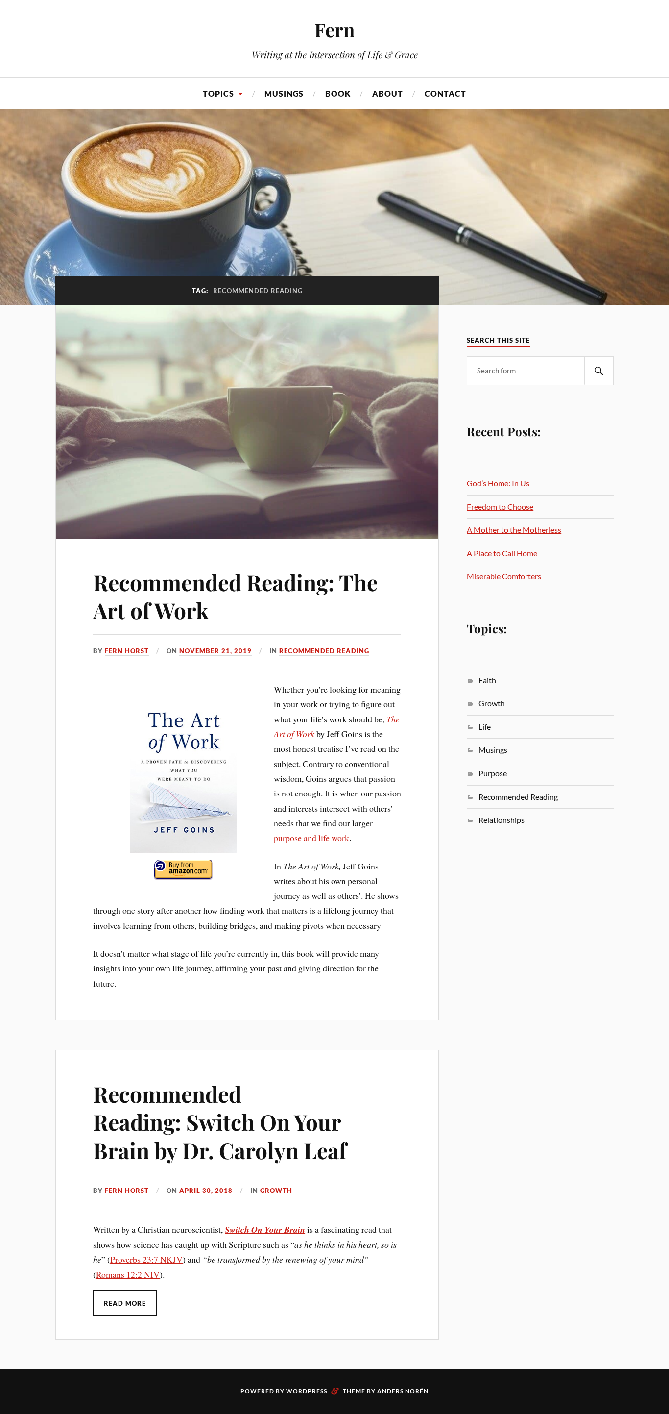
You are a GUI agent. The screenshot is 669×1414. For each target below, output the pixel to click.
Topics (218, 93)
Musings (284, 93)
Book (338, 93)
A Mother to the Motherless (514, 529)
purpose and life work (311, 837)
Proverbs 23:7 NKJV (146, 1259)
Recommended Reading (324, 651)
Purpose (492, 773)
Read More (125, 1303)
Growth (276, 1190)
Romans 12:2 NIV (128, 1274)
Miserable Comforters (504, 576)
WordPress (306, 1391)
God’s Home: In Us (498, 483)
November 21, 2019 (215, 651)
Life (484, 726)
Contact (445, 93)
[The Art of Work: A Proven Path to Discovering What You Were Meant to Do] (183, 785)
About (387, 93)
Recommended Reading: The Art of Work (235, 596)
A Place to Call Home (502, 553)
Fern (334, 29)
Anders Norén (403, 1391)
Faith (487, 680)
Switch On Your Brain (265, 1229)
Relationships (501, 819)
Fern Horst (127, 651)
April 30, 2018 (206, 1190)
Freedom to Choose (500, 506)
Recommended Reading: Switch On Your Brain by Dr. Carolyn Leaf (220, 1122)
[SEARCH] (599, 370)
